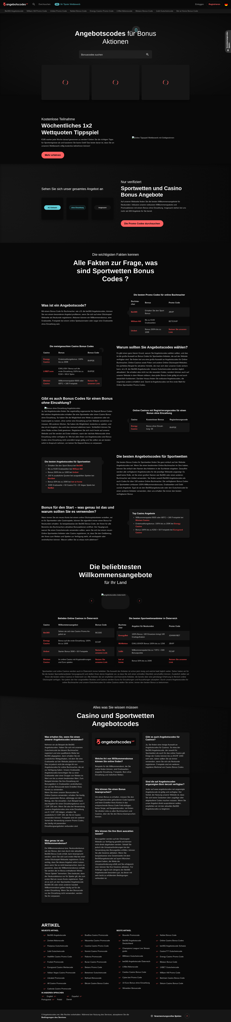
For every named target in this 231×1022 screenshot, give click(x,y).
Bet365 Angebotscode (56, 935)
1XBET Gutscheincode (169, 967)
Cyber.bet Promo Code (132, 977)
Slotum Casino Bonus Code (171, 983)
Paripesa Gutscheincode (57, 946)
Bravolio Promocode (131, 935)
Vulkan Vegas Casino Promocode (61, 973)
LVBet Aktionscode (130, 967)
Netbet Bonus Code (168, 935)
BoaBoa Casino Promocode (96, 935)
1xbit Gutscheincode (56, 951)
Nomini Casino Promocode (96, 951)
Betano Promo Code (93, 967)
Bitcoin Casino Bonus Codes (97, 983)
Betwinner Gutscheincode (95, 973)
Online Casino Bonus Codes (172, 940)
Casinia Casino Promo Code (97, 946)
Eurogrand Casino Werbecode (60, 967)
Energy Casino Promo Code (172, 956)
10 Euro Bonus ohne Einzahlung (136, 983)
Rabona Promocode (93, 956)
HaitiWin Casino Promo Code (59, 956)
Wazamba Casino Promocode (97, 940)
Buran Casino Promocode (96, 962)
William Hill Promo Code (170, 973)
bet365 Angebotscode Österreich (136, 961)
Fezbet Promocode (55, 962)
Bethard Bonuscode (93, 978)
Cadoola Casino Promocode (59, 989)
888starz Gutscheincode (132, 956)
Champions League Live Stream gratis (136, 949)
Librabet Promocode (56, 978)
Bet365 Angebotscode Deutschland (131, 941)
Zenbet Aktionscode (55, 940)
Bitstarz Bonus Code (168, 962)
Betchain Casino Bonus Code (172, 978)
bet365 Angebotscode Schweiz (173, 946)
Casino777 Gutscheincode (171, 951)
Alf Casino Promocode (56, 983)
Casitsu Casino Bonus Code (134, 972)
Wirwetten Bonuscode (131, 988)
